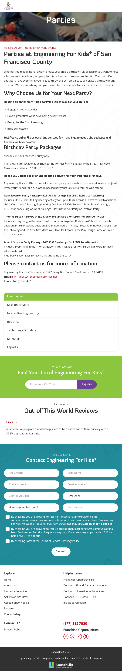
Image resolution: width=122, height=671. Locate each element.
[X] (72, 636)
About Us (10, 585)
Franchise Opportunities (78, 579)
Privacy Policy (71, 541)
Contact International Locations (83, 591)
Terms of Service (50, 541)
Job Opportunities (74, 602)
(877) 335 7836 (75, 624)
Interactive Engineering (23, 313)
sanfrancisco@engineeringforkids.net (34, 276)
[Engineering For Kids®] (8, 6)
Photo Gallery (12, 614)
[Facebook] (65, 636)
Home (7, 579)
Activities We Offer (16, 597)
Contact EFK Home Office (79, 597)
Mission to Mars (18, 305)
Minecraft (13, 338)
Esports (12, 347)
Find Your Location (15, 591)
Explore (87, 384)
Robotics (13, 322)
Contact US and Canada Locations (85, 585)
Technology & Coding (21, 330)
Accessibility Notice (16, 602)
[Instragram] (85, 636)
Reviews (9, 608)
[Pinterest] (79, 636)
